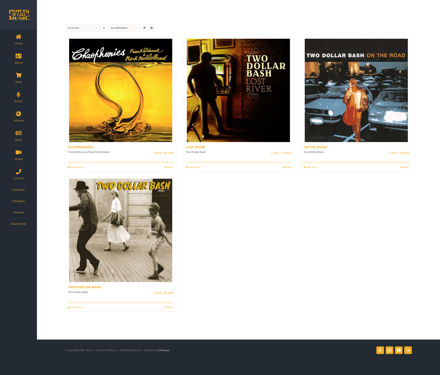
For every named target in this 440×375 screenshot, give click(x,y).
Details (170, 167)
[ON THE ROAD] (356, 90)
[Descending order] (104, 27)
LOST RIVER (195, 147)
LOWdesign (163, 350)
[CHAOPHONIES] (120, 90)
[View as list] (151, 27)
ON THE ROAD (315, 147)
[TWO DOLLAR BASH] (120, 230)
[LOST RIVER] (238, 90)
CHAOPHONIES (80, 147)
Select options (76, 167)
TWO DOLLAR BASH (84, 287)
